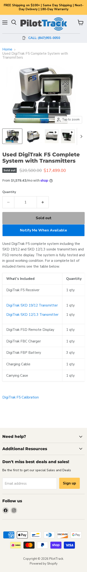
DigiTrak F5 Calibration (20, 397)
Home (7, 49)
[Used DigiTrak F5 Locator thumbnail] (33, 136)
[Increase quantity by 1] (43, 202)
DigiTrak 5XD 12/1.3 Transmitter (32, 314)
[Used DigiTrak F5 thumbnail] (51, 136)
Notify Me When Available (43, 230)
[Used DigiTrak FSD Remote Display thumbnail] (68, 136)
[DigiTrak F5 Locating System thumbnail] (12, 136)
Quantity (9, 192)
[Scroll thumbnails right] (80, 136)
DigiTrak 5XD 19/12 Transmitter (32, 305)
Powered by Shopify (44, 564)
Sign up (69, 483)
